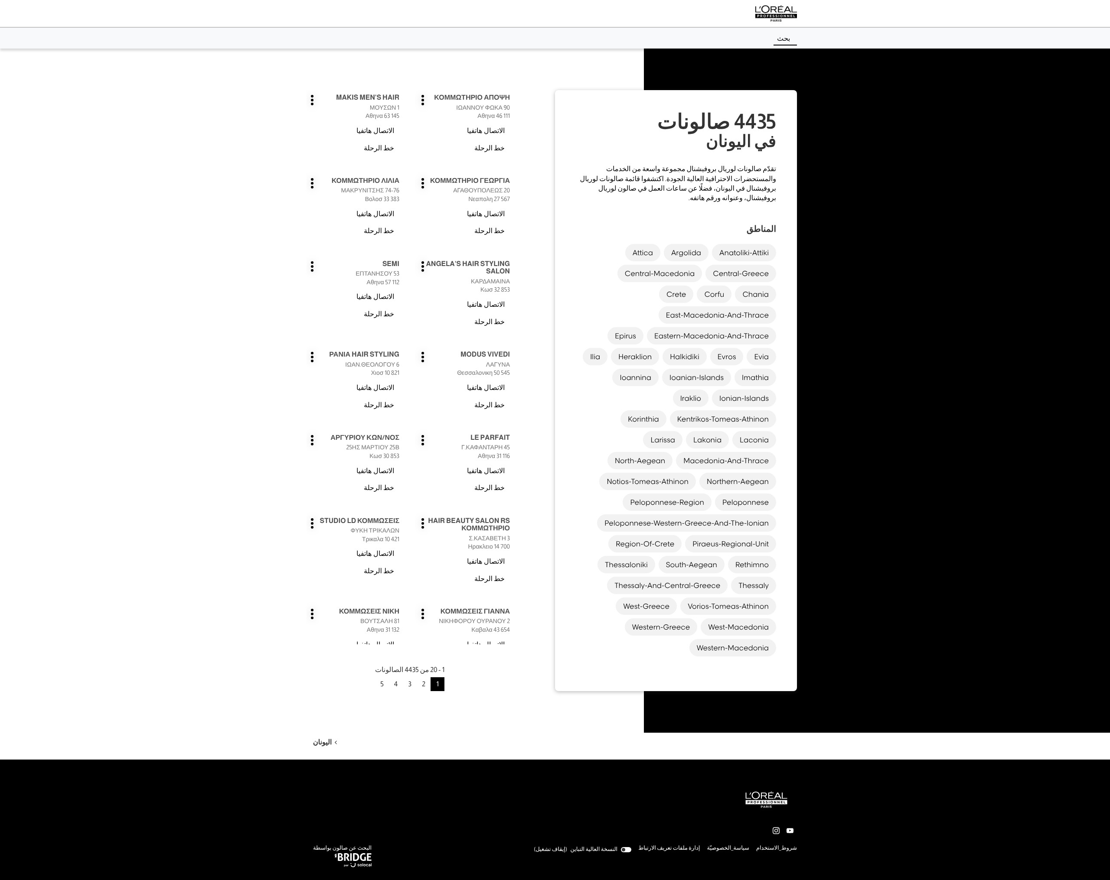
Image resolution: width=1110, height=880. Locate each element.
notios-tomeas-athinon (648, 481)
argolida (686, 252)
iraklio (690, 398)
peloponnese (745, 502)
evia (761, 356)
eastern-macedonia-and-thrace (711, 335)
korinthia (643, 419)
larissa (662, 439)
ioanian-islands (696, 377)
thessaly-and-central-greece (667, 585)
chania (755, 294)
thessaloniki (626, 564)
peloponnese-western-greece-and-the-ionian (686, 523)
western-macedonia (733, 647)
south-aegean (691, 564)
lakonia (707, 439)
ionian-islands (744, 398)
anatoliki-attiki (744, 252)
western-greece (661, 627)
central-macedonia (660, 273)
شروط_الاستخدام (776, 849)
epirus (625, 335)
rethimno (752, 564)
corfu (714, 294)
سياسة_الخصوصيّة (728, 849)
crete (676, 294)
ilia (595, 356)
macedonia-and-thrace (726, 460)
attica (643, 252)
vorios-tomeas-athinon (728, 606)
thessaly (753, 585)
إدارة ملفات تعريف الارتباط (669, 848)
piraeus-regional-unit (730, 543)
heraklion (635, 356)
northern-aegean (738, 481)
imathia (755, 377)
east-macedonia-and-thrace (717, 315)
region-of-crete (645, 543)
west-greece (646, 606)
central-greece (741, 273)
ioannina (635, 377)
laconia (754, 439)
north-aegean (640, 460)
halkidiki (684, 356)
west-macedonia (738, 627)
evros (727, 356)
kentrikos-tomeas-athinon (723, 419)
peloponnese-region (667, 502)
